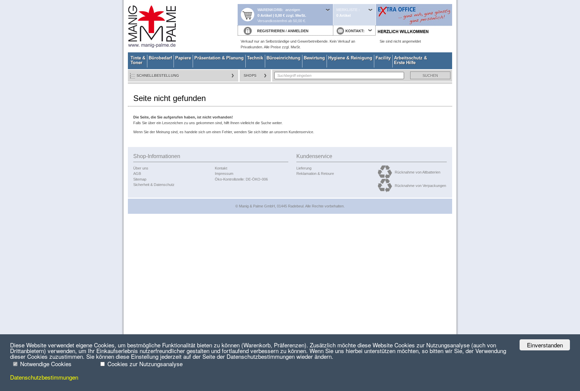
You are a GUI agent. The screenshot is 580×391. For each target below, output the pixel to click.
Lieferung (303, 168)
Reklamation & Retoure (315, 174)
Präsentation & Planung (219, 57)
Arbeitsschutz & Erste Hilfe (410, 60)
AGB (137, 174)
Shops (250, 76)
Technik (255, 57)
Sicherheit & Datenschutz (154, 185)
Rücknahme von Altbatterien (417, 172)
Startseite (182, 26)
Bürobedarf (160, 57)
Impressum (224, 174)
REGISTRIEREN (271, 31)
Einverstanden (545, 345)
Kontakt (221, 168)
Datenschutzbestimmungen (44, 377)
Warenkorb (269, 10)
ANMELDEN (298, 31)
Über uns (140, 168)
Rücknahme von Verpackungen (420, 186)
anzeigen (292, 10)
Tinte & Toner (138, 60)
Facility (383, 57)
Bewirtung (314, 57)
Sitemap (139, 179)
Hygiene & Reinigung (350, 57)
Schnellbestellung (158, 76)
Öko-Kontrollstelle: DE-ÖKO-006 (241, 179)
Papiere (183, 57)
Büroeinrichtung (283, 57)
